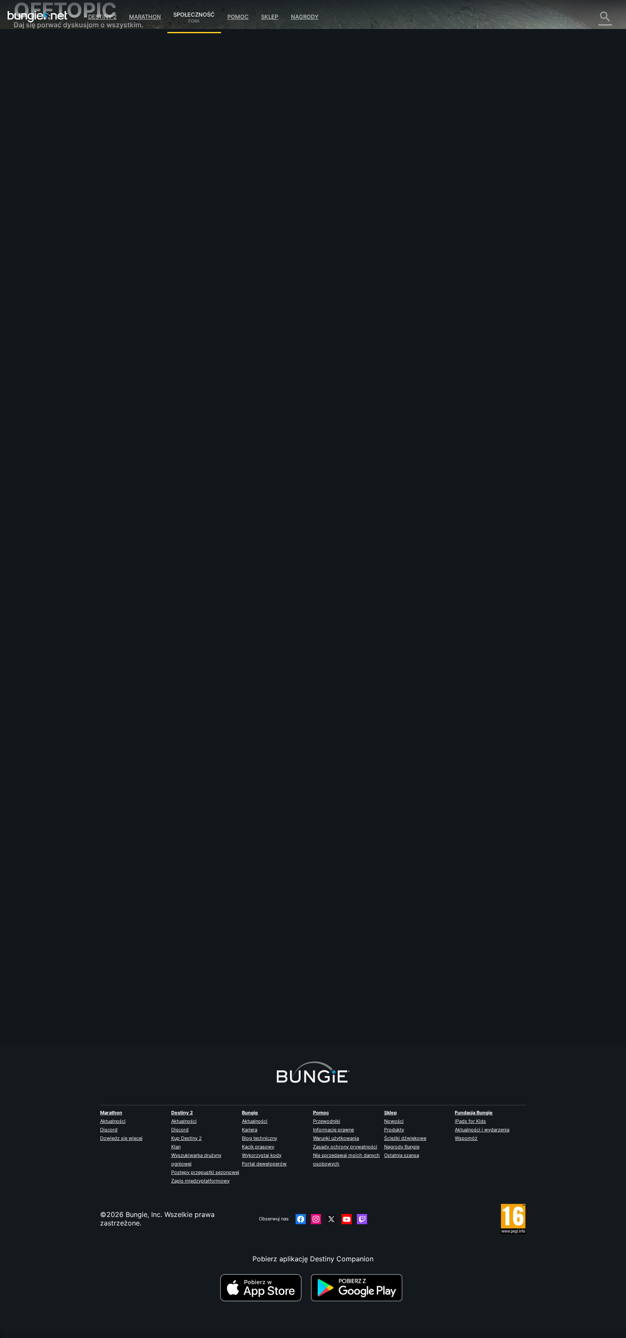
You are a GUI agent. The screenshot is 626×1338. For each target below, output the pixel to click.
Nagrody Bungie (401, 1147)
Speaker (180, 187)
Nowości (394, 1121)
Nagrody (305, 16)
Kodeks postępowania (50, 253)
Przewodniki (326, 1121)
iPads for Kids (470, 1121)
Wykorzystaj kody (261, 1155)
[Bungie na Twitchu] (362, 1219)
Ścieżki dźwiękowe (405, 1138)
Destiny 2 (102, 16)
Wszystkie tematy (48, 47)
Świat (28, 81)
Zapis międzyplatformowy (200, 1181)
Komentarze (39, 64)
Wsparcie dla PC (46, 174)
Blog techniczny (259, 1138)
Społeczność (194, 13)
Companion (38, 200)
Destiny (37, 16)
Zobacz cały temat (197, 519)
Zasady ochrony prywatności (345, 1147)
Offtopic (33, 226)
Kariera (249, 1130)
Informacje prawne (333, 1130)
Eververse (36, 123)
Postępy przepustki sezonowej (205, 1172)
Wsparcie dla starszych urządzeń (73, 191)
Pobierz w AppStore (264, 1287)
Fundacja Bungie (474, 1113)
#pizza (221, 486)
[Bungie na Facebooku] (301, 1219)
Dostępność (39, 140)
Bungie (250, 1113)
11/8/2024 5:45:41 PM (242, 537)
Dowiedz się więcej (121, 1138)
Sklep (269, 16)
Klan (176, 1147)
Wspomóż (466, 1138)
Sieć (26, 115)
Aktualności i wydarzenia (482, 1130)
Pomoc (238, 16)
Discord (109, 1130)
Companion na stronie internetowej (76, 149)
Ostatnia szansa (401, 1155)
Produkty (394, 1130)
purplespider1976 (195, 1008)
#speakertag (247, 486)
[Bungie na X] (331, 1219)
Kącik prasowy (258, 1147)
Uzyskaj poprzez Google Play (358, 1287)
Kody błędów (41, 106)
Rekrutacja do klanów (54, 209)
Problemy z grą (44, 132)
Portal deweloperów (264, 1164)
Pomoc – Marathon (50, 234)
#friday (201, 486)
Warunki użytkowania (336, 1138)
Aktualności (113, 1121)
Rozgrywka (38, 89)
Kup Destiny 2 (186, 1138)
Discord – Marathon (51, 243)
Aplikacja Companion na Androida (74, 166)
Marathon (145, 16)
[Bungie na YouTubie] (347, 1219)
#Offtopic (178, 486)
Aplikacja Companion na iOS (65, 157)
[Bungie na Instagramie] (316, 1219)
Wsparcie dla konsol (52, 183)
